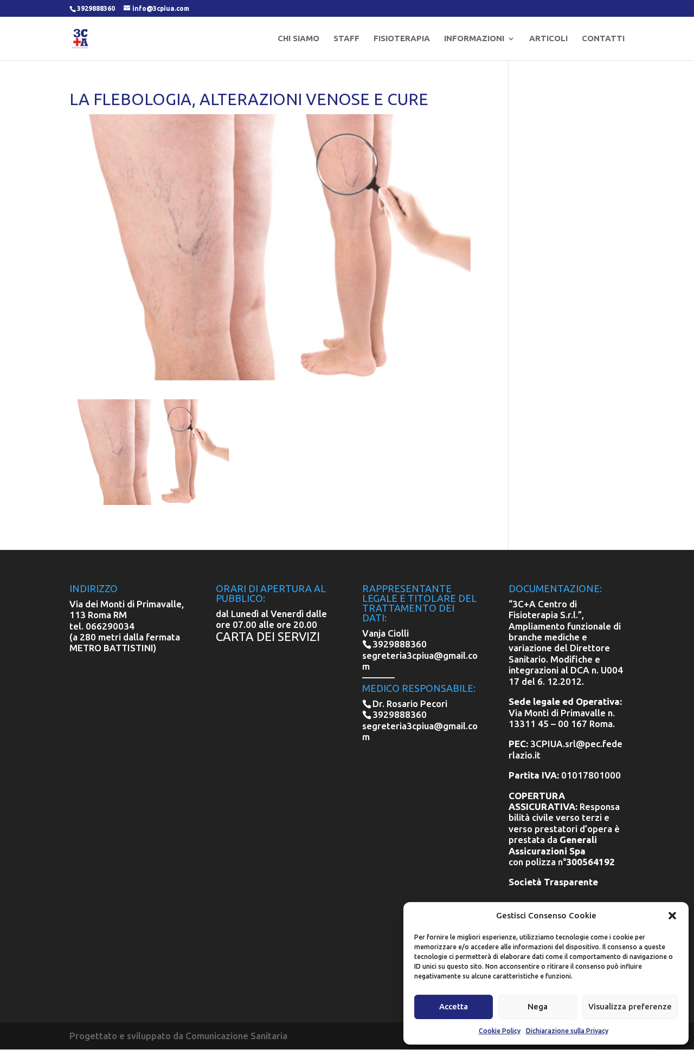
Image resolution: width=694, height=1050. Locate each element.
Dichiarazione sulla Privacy (567, 1030)
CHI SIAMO (298, 39)
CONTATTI (603, 39)
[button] (672, 915)
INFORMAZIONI (474, 39)
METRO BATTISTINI (111, 648)
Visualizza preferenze (630, 1006)
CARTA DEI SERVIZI (268, 636)
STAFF (346, 39)
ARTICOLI (548, 39)
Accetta (453, 1006)
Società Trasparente (553, 882)
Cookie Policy (499, 1030)
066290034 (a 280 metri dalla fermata (124, 631)
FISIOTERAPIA (402, 39)
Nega (538, 1006)
